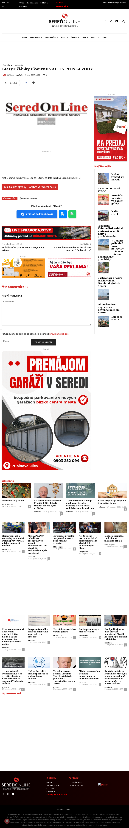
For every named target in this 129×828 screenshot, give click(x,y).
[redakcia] (4, 75)
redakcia (18, 75)
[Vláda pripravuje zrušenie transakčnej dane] (112, 490)
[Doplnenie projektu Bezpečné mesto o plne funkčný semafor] (64, 527)
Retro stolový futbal (13, 501)
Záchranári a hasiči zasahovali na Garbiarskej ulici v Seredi (110, 282)
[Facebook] (105, 21)
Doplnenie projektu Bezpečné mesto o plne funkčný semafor (63, 540)
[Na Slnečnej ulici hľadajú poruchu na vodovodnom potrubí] (39, 662)
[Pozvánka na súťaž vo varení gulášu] (64, 620)
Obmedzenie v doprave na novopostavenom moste (109, 308)
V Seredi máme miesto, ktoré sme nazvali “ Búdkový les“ (72, 249)
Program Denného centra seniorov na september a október (38, 633)
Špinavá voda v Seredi (28, 198)
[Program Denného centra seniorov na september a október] (39, 620)
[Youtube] (117, 21)
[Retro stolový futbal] (16, 490)
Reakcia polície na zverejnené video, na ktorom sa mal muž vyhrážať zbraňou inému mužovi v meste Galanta (115, 677)
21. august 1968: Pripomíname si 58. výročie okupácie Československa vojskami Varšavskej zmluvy (13, 677)
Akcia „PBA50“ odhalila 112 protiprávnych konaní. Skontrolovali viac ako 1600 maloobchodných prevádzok (37, 544)
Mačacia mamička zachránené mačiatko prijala (113, 538)
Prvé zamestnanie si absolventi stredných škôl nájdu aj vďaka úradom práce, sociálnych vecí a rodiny (13, 637)
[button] (123, 21)
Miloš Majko (6, 504)
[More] (33, 83)
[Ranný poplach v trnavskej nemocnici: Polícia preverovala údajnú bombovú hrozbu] (13, 527)
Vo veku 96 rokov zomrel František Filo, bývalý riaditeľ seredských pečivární (47, 504)
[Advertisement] (31, 21)
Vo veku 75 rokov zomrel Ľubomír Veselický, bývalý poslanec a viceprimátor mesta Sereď (64, 677)
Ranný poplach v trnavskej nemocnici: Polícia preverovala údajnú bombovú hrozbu (13, 541)
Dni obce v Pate (116, 318)
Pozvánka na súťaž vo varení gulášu (117, 199)
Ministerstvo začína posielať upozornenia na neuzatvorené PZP (89, 675)
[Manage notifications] (6, 821)
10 (23, 689)
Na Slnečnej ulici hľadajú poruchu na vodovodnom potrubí (38, 675)
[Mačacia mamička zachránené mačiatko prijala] (115, 527)
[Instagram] (111, 21)
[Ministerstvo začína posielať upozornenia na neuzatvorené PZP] (90, 662)
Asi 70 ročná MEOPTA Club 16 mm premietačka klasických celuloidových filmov (88, 542)
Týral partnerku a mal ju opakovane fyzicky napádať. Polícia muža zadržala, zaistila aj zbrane (80, 504)
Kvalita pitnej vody (13, 65)
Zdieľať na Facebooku (39, 214)
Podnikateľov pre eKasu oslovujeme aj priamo (23, 249)
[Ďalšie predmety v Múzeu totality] (90, 620)
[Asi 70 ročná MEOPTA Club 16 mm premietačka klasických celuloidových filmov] (90, 527)
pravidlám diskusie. (59, 333)
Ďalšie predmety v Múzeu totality (89, 630)
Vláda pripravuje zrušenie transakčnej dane (112, 502)
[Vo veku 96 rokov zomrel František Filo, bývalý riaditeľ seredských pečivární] (48, 490)
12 (125, 546)
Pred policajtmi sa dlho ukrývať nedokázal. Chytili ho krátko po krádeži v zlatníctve (115, 634)
